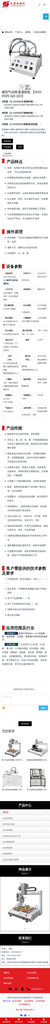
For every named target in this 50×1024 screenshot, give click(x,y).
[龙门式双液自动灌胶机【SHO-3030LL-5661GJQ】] (37, 777)
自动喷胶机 (8, 847)
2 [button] (25, 928)
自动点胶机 (8, 818)
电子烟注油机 (9, 824)
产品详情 (7, 153)
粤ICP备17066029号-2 (25, 1009)
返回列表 (25, 723)
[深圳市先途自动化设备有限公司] (14, 4)
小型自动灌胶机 (39, 32)
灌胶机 (28, 32)
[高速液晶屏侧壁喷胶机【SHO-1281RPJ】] (37, 747)
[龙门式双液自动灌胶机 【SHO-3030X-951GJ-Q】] (12, 777)
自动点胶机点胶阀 (11, 859)
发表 (43, 708)
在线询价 (7, 141)
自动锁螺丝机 (9, 841)
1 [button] (21, 928)
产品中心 (19, 32)
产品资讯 (7, 147)
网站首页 (9, 32)
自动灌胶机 (29, 1001)
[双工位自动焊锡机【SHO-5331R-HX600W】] (12, 747)
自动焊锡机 (8, 830)
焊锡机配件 (8, 853)
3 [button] (29, 928)
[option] (25, 58)
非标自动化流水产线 (12, 836)
